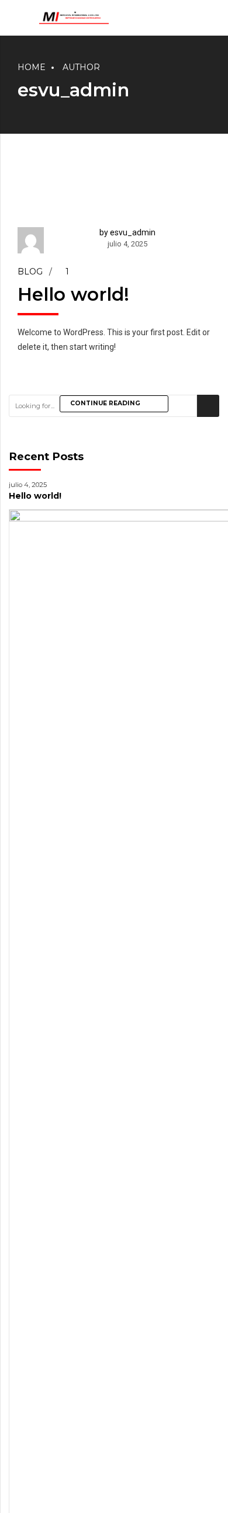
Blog (30, 271)
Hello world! (73, 294)
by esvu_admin (127, 232)
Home (32, 67)
